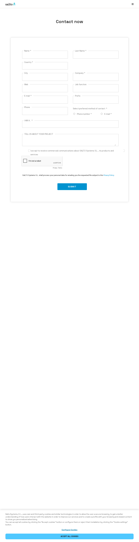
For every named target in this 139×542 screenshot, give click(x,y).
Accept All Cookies (69, 536)
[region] (69, 526)
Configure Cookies (69, 530)
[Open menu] (132, 4)
